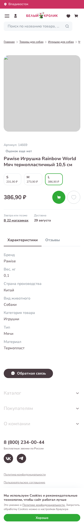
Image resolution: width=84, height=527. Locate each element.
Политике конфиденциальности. (43, 505)
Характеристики (22, 240)
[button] (7, 16)
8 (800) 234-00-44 (24, 442)
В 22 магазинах (16, 220)
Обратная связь (31, 373)
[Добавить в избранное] (73, 197)
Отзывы (52, 240)
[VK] (8, 458)
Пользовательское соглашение (24, 482)
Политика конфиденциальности (25, 474)
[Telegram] (21, 458)
